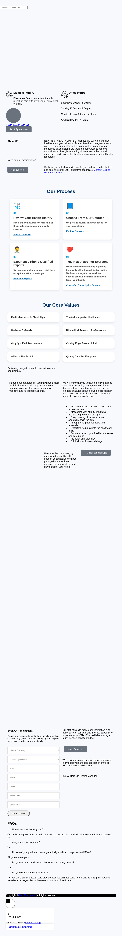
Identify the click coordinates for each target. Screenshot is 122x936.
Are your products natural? (26, 842)
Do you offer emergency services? (30, 872)
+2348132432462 (17, 124)
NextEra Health (27, 895)
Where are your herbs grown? (27, 829)
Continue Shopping (20, 926)
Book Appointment (18, 813)
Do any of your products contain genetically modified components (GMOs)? (51, 852)
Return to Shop (33, 922)
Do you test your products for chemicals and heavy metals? (43, 862)
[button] (61, 718)
